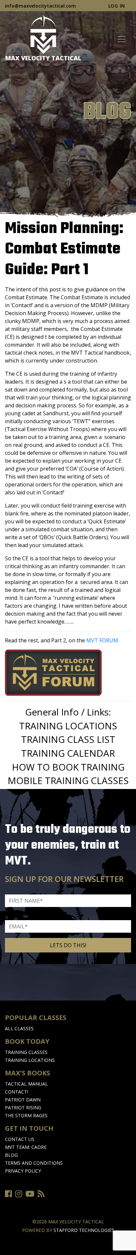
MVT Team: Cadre (26, 1147)
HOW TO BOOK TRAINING (68, 767)
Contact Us (19, 1139)
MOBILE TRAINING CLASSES (68, 780)
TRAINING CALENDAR (68, 753)
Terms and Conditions (34, 1163)
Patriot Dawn (23, 1099)
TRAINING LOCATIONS (68, 725)
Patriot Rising (23, 1107)
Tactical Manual (26, 1084)
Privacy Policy (23, 1171)
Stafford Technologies (83, 1230)
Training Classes (26, 1052)
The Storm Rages (26, 1115)
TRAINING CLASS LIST (68, 739)
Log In (116, 6)
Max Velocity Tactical (43, 58)
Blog (11, 1155)
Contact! (16, 1092)
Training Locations (30, 1060)
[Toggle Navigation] (121, 39)
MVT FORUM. (102, 640)
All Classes (19, 1028)
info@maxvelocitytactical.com (40, 6)
